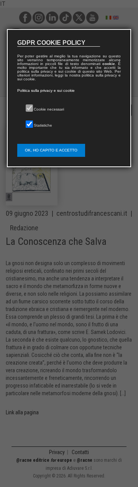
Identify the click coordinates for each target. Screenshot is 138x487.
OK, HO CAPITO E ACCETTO (51, 150)
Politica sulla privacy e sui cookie (46, 90)
